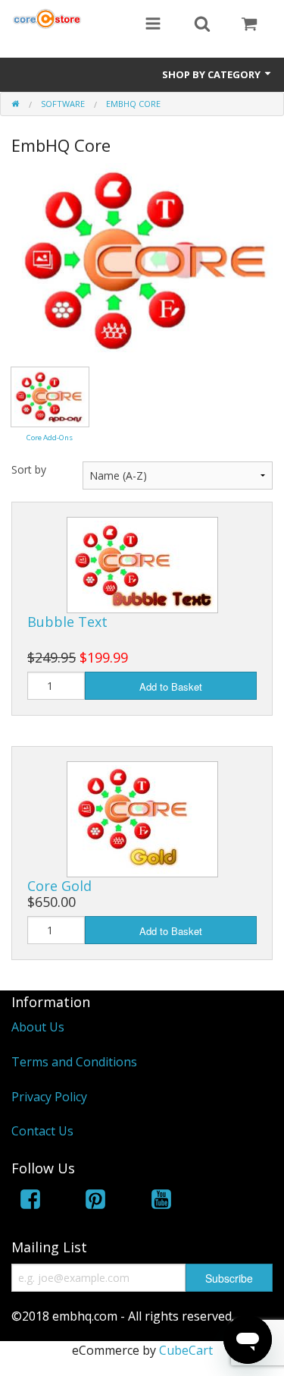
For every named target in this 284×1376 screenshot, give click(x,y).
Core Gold (59, 886)
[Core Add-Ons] (50, 395)
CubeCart (186, 1350)
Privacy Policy (49, 1096)
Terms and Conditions (74, 1061)
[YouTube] (161, 1201)
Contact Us (42, 1131)
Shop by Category (212, 74)
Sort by (28, 469)
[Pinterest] (95, 1201)
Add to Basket (170, 686)
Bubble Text (67, 621)
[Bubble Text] (142, 564)
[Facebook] (30, 1201)
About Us (37, 1027)
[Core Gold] (142, 818)
